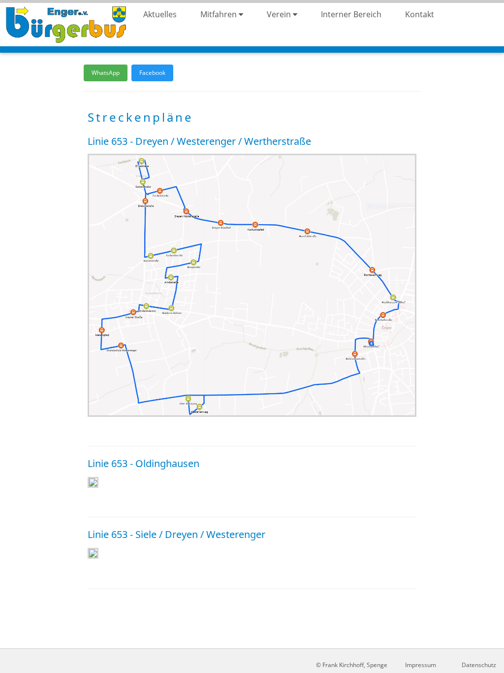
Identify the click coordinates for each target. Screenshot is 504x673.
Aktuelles (160, 14)
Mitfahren (219, 14)
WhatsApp (106, 72)
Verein (280, 14)
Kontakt (419, 14)
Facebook (152, 72)
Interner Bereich (351, 14)
